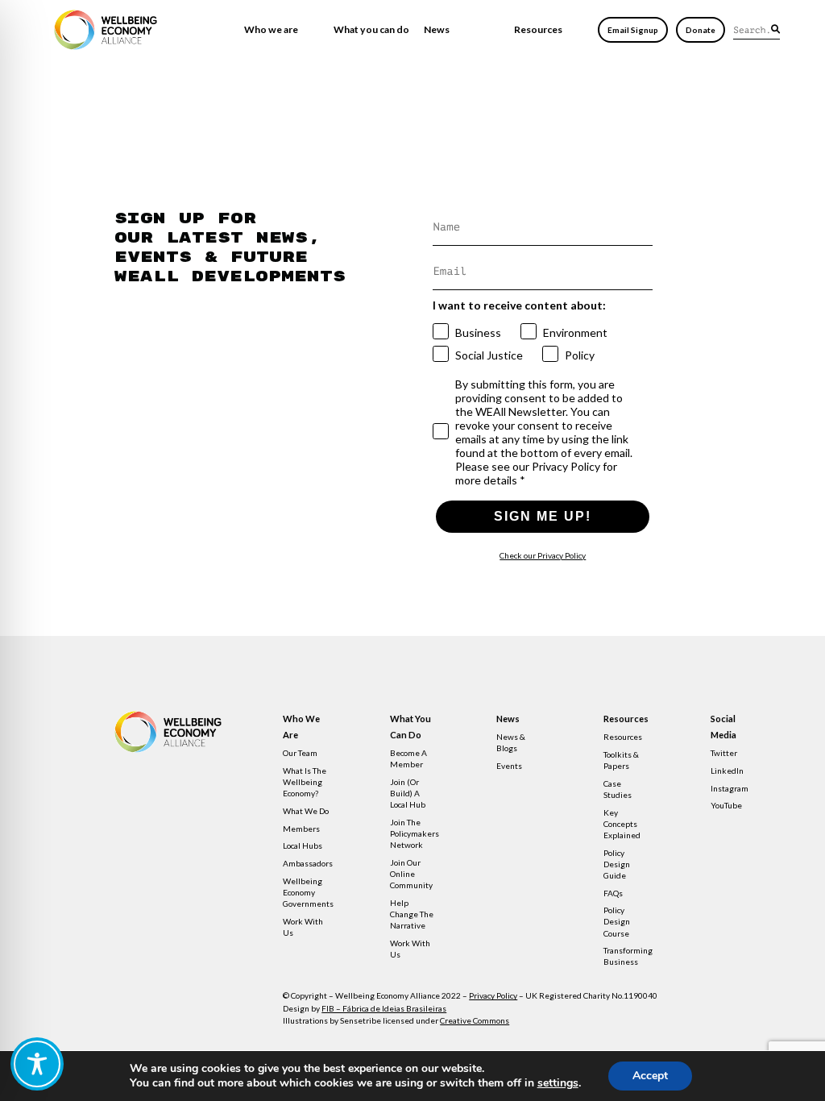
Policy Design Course (616, 921)
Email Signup (632, 30)
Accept (650, 1075)
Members (301, 828)
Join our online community (411, 874)
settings (557, 1083)
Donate (700, 30)
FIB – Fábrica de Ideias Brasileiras (383, 1008)
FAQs (613, 893)
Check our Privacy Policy (543, 555)
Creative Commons (474, 1020)
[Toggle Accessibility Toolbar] (37, 1064)
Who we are (271, 29)
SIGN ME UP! (542, 516)
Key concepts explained (622, 824)
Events (509, 766)
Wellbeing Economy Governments (308, 892)
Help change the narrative (411, 914)
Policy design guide (616, 864)
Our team (300, 753)
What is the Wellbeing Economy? (304, 782)
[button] (775, 29)
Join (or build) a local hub (407, 793)
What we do (306, 811)
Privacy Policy (493, 995)
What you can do (371, 29)
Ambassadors (308, 863)
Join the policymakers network (414, 833)
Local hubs (302, 845)
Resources (538, 29)
